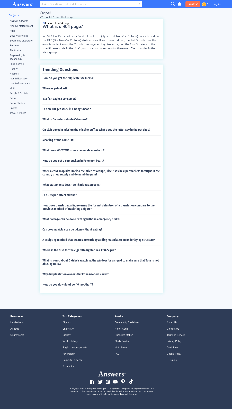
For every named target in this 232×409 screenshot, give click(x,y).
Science (14, 98)
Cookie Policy (174, 353)
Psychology (69, 353)
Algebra (67, 322)
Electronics (15, 50)
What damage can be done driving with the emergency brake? (81, 219)
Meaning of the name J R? (58, 140)
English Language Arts (75, 347)
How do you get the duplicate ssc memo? (68, 78)
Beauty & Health (19, 35)
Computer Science (73, 360)
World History (70, 341)
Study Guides (122, 341)
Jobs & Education (19, 78)
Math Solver (121, 347)
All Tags (14, 328)
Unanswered (17, 335)
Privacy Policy (174, 341)
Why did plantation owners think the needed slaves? (75, 274)
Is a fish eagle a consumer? (59, 99)
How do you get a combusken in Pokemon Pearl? (73, 161)
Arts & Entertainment (21, 25)
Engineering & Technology (17, 57)
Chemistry (68, 328)
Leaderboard (17, 322)
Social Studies (17, 103)
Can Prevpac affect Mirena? (59, 195)
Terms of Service (176, 335)
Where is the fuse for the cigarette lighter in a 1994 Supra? (79, 250)
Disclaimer (172, 347)
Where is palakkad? (54, 88)
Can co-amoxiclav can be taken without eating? (72, 229)
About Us (172, 322)
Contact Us (173, 328)
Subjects (14, 15)
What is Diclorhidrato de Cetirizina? (64, 119)
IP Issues (172, 360)
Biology (66, 335)
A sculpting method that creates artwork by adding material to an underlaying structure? (98, 240)
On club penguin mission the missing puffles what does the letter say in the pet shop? (96, 130)
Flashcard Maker (124, 335)
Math (12, 88)
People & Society (19, 93)
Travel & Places (18, 112)
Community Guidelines (127, 322)
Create (191, 4)
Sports (13, 108)
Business (15, 45)
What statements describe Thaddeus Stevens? (71, 185)
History (13, 68)
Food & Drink (17, 63)
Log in (216, 4)
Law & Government (20, 83)
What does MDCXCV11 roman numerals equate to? (73, 150)
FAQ (117, 353)
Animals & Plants (19, 21)
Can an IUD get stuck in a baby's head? (66, 109)
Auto (12, 30)
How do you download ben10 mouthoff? (67, 284)
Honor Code (121, 328)
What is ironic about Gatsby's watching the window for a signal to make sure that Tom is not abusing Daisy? (100, 262)
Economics (68, 366)
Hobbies (14, 73)
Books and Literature (21, 40)
